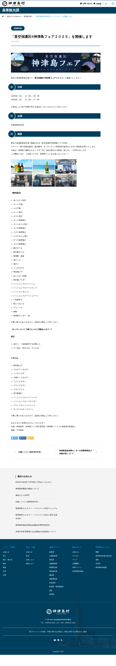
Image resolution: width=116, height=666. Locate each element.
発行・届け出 (7, 560)
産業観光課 (18, 28)
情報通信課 (53, 579)
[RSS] (61, 640)
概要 (97, 552)
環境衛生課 (53, 571)
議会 (50, 590)
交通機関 (75, 563)
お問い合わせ (87, 3)
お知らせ (6, 552)
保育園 (51, 594)
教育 (4, 567)
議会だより (30, 563)
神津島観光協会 (77, 571)
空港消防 (52, 583)
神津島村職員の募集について (27, 489)
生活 (4, 571)
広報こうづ (30, 560)
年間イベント (77, 567)
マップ (74, 560)
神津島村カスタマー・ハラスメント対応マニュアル (36, 508)
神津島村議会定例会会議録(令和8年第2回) (33, 525)
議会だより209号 (22, 495)
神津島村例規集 (101, 567)
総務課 (51, 552)
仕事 (4, 575)
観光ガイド (76, 547)
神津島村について (103, 547)
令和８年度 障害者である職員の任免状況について (36, 532)
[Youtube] (55, 640)
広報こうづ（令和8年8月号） (27, 502)
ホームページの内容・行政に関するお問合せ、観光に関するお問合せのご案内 (59, 632)
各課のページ (54, 547)
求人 (4, 556)
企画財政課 (53, 556)
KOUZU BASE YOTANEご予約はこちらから (34, 482)
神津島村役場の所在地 (103, 556)
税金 (4, 563)
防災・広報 (30, 547)
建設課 (51, 575)
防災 (27, 556)
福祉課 (51, 560)
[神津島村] (13, 3)
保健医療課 (53, 563)
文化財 (98, 563)
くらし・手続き (9, 547)
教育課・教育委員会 (56, 586)
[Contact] (58, 640)
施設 (97, 560)
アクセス (75, 556)
